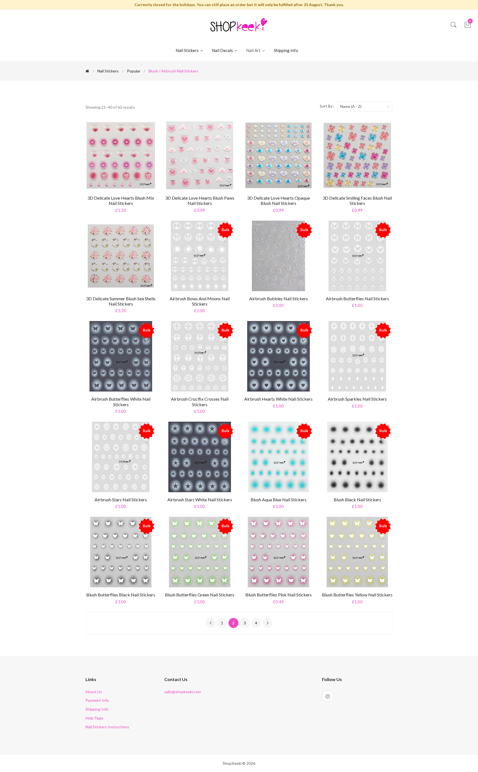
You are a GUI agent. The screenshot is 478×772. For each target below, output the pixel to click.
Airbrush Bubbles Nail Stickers (278, 298)
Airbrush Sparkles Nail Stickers (357, 398)
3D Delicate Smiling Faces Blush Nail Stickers (357, 200)
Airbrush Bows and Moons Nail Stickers (200, 301)
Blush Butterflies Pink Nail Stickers (278, 594)
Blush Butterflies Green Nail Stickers (199, 594)
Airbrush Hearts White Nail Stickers (278, 398)
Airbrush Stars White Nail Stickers (199, 499)
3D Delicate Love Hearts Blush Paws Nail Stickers (199, 200)
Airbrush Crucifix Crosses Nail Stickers (199, 401)
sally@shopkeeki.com (182, 691)
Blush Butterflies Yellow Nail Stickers (357, 594)
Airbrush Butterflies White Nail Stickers (120, 401)
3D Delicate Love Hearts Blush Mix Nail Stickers (120, 200)
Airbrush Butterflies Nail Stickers (357, 298)
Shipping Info (286, 50)
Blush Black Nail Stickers (357, 499)
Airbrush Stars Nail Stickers (121, 499)
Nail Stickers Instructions (107, 726)
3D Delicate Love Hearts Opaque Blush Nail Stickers (278, 200)
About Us (93, 691)
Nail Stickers (187, 50)
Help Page (94, 718)
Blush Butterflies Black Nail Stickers (120, 594)
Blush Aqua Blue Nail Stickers (278, 499)
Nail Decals (223, 50)
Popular (133, 71)
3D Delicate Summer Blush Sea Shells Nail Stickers (120, 301)
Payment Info (97, 700)
